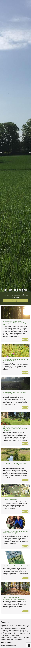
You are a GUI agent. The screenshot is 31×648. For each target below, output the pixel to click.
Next (30, 152)
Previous (1, 152)
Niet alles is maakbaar (15, 289)
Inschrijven (15, 301)
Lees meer (25, 339)
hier (4, 645)
